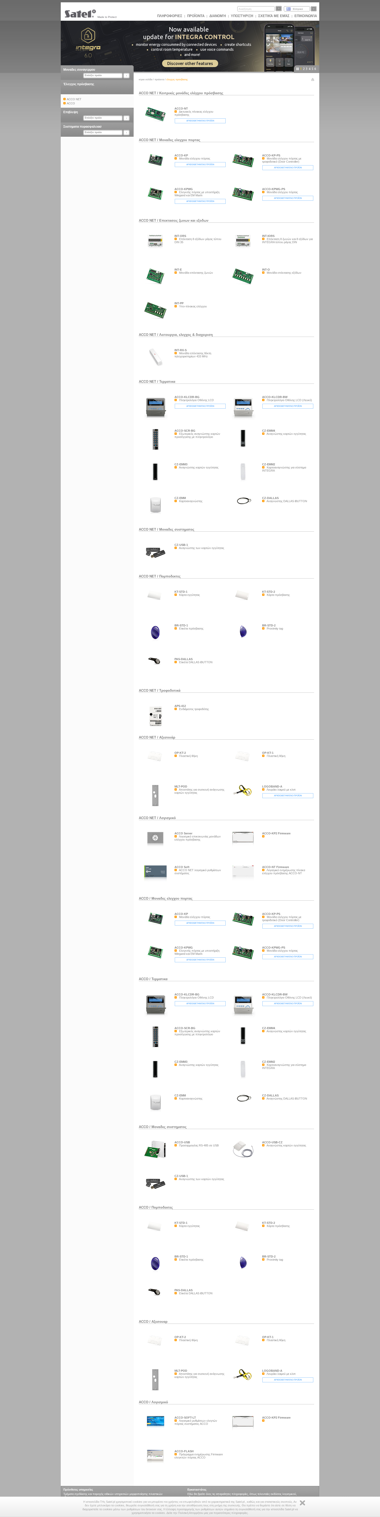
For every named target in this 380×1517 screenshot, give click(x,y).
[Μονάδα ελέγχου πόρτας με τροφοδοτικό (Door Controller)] (244, 168)
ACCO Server (183, 833)
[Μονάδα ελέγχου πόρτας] (156, 167)
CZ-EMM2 (268, 464)
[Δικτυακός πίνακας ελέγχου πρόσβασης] (156, 122)
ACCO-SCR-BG (184, 430)
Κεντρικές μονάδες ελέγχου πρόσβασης (191, 93)
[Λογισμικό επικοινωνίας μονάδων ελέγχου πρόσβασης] (156, 846)
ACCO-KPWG (183, 189)
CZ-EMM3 (180, 464)
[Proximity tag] (244, 646)
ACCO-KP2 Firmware (276, 833)
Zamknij (302, 1502)
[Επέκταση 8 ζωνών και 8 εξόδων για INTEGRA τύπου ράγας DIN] (244, 257)
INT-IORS (268, 235)
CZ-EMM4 (268, 430)
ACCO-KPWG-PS (273, 189)
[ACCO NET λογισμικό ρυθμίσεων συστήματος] (156, 880)
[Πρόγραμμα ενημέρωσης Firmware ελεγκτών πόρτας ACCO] (156, 1464)
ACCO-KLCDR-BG (187, 397)
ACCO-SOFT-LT (185, 1417)
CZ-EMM (180, 498)
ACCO (143, 898)
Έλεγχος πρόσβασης (78, 84)
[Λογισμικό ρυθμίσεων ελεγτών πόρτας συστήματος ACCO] (156, 1429)
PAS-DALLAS (183, 659)
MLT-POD (180, 786)
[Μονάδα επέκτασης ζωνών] (156, 285)
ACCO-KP (181, 155)
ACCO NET (147, 93)
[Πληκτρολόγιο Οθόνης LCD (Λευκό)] (244, 419)
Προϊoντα (195, 16)
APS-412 (180, 705)
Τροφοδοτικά (169, 690)
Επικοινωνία (305, 16)
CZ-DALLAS (270, 498)
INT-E (178, 269)
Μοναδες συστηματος (169, 1127)
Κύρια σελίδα (145, 79)
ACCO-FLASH (184, 1451)
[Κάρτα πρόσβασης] (244, 601)
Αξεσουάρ (167, 737)
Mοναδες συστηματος (176, 529)
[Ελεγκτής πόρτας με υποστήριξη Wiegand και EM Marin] (156, 201)
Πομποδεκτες (170, 576)
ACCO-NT (181, 108)
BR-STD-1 (181, 625)
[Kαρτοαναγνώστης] (156, 520)
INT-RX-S (180, 350)
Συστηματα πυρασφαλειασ (82, 126)
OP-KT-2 (180, 752)
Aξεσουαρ (159, 1322)
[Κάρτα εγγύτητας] (156, 601)
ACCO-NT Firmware (275, 867)
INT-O (266, 269)
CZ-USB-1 (181, 544)
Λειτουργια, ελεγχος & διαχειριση (186, 335)
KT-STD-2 (268, 591)
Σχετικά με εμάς (274, 16)
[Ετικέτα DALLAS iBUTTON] (156, 665)
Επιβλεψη (70, 112)
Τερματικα (167, 382)
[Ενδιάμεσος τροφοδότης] (156, 727)
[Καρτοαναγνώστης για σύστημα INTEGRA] (244, 486)
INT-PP (179, 303)
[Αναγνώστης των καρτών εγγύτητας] (156, 561)
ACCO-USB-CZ (272, 1142)
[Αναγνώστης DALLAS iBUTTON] (244, 520)
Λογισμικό (167, 818)
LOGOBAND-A (272, 786)
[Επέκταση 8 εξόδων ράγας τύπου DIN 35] (156, 257)
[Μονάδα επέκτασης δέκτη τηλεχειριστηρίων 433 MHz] (156, 367)
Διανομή (217, 16)
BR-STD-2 (269, 625)
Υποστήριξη (242, 16)
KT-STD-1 (180, 591)
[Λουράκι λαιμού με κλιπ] (244, 797)
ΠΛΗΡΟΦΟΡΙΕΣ (169, 16)
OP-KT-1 (267, 752)
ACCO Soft (181, 867)
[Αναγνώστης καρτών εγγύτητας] (244, 452)
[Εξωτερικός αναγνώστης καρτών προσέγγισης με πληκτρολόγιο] (156, 451)
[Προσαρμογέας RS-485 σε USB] (156, 1159)
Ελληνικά (298, 9)
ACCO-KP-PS (271, 155)
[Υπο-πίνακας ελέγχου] (156, 319)
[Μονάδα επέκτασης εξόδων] (244, 284)
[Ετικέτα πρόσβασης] (156, 646)
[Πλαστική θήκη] (156, 762)
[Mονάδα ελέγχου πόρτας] (244, 202)
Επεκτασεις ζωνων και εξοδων (183, 220)
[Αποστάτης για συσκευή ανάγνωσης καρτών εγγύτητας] (156, 807)
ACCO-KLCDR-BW (274, 397)
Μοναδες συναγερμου (79, 69)
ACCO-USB (182, 1142)
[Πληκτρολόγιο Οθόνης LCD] (156, 419)
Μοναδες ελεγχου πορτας (179, 140)
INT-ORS (180, 235)
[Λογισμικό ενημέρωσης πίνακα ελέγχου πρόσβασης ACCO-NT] (244, 880)
